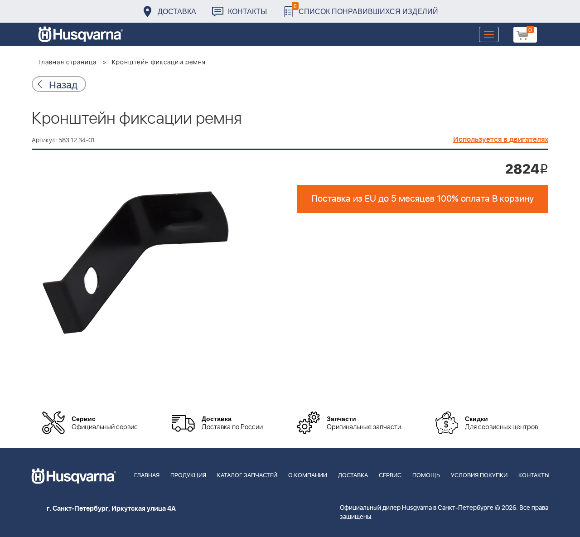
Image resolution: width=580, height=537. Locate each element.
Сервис (390, 475)
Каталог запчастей (247, 475)
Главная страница (68, 62)
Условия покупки (479, 475)
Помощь (426, 475)
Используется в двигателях (500, 139)
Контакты (247, 11)
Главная (147, 475)
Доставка (177, 11)
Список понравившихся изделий (366, 9)
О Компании (307, 475)
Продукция (188, 475)
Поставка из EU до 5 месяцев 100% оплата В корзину (422, 199)
